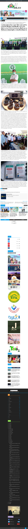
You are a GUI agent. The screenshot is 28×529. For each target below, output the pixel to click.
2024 (9, 425)
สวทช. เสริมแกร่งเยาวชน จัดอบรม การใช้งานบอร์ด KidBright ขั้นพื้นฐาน (15, 373)
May (9, 437)
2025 (9, 424)
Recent (14, 367)
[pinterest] (12, 0)
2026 (9, 423)
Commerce (2, 207)
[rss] (17, 0)
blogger (5, 219)
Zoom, (9, 31)
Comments (18, 367)
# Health (3, 188)
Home (1, 22)
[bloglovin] (14, 0)
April (9, 438)
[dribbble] (15, 0)
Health (3, 22)
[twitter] (11, 0)
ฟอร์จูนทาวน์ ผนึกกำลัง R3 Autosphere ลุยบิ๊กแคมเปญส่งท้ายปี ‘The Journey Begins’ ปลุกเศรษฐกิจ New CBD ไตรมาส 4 (23, 214)
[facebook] (9, 0)
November (10, 430)
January (10, 442)
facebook (23, 219)
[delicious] (21, 0)
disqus (14, 219)
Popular (10, 367)
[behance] (18, 0)
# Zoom (6, 188)
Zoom (5, 22)
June (9, 436)
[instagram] (19, 0)
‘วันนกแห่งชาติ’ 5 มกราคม (12, 494)
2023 (9, 426)
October (10, 431)
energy (10, 410)
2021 (9, 502)
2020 (9, 503)
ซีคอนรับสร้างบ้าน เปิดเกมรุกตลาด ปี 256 (13, 449)
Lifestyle (10, 398)
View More (26, 205)
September (10, 432)
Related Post (3, 205)
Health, (8, 31)
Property (10, 407)
